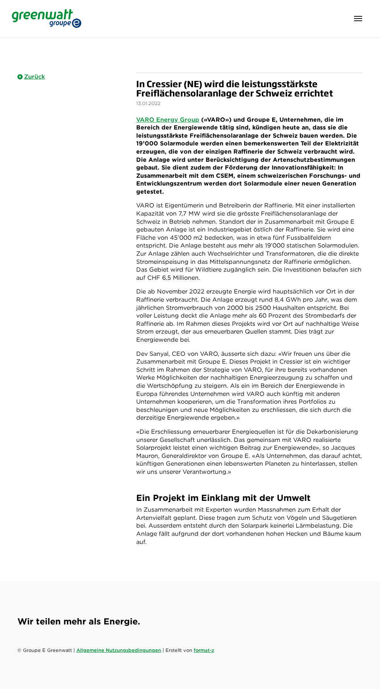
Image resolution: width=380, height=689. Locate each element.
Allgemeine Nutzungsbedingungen (118, 650)
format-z (204, 650)
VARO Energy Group (167, 119)
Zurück (34, 76)
